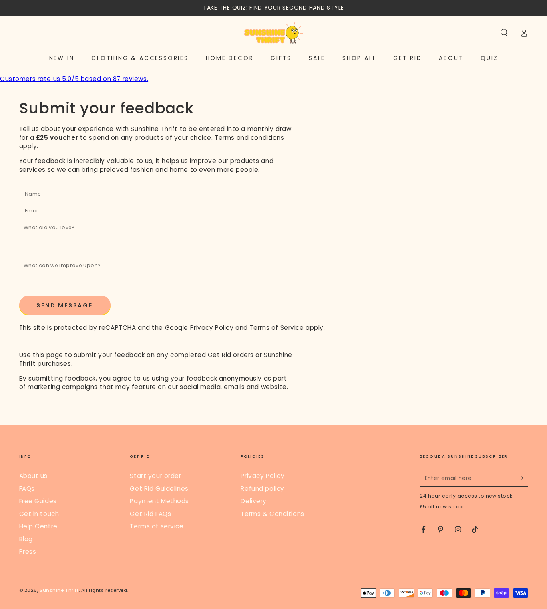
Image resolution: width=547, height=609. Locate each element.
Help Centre (38, 526)
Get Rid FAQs (150, 514)
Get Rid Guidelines (159, 488)
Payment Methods (159, 501)
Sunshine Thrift (59, 590)
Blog (26, 539)
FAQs (27, 488)
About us (33, 476)
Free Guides (38, 501)
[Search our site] (504, 32)
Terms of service (156, 526)
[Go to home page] (273, 33)
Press (27, 551)
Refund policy (262, 488)
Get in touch (39, 514)
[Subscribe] (523, 478)
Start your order (155, 476)
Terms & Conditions (272, 514)
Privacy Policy (212, 327)
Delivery (254, 501)
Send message (64, 305)
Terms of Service (276, 327)
